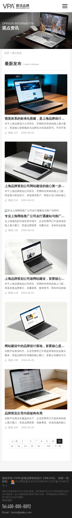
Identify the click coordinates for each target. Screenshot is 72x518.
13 (18, 446)
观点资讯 (17, 53)
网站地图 (7, 500)
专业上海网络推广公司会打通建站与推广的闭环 (36, 216)
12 (12, 446)
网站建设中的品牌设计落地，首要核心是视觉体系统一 (36, 346)
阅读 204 (13, 427)
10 (53, 441)
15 (32, 446)
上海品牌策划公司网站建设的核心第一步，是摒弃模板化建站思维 (36, 186)
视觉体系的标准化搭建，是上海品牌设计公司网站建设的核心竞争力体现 (36, 118)
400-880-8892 (19, 507)
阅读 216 (13, 200)
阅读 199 (13, 360)
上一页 (14, 441)
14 (25, 446)
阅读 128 (13, 292)
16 (38, 446)
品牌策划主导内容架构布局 (23, 413)
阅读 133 (13, 230)
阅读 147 (13, 132)
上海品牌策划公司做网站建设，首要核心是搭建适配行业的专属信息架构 (36, 278)
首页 (6, 53)
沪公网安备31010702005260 (31, 481)
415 (49, 446)
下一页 (58, 446)
